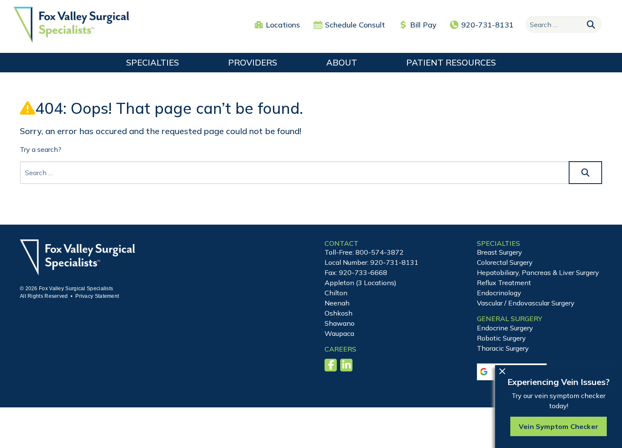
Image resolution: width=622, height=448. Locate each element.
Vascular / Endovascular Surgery (526, 303)
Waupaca (339, 333)
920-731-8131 (487, 24)
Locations (283, 24)
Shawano (340, 323)
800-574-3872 (379, 252)
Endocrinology (499, 293)
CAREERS (340, 349)
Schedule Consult (355, 24)
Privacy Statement (97, 296)
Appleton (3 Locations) (360, 282)
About (341, 62)
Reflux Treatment (504, 282)
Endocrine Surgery (505, 328)
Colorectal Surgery (505, 262)
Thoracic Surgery (503, 348)
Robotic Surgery (501, 338)
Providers (252, 62)
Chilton (336, 293)
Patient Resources (451, 62)
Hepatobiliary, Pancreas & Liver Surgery (538, 272)
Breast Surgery (499, 252)
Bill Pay (423, 24)
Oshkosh (338, 313)
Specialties (152, 62)
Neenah (337, 303)
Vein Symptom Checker (558, 426)
